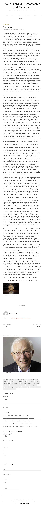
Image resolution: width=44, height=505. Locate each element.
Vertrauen (23, 305)
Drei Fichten (31, 420)
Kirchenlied (12, 385)
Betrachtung (23, 379)
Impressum (5, 469)
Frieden (28, 381)
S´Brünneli (38, 326)
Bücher (4, 450)
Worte (11, 388)
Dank (31, 379)
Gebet (32, 381)
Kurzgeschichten (26, 15)
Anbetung (11, 379)
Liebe (24, 385)
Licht (20, 385)
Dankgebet (6, 381)
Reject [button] (27, 503)
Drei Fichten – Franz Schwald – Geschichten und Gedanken (15, 420)
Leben (17, 385)
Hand (12, 383)
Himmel (29, 383)
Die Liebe (5, 404)
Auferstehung (17, 379)
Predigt (5, 387)
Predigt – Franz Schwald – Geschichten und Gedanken (14, 415)
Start (7, 15)
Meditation (5, 399)
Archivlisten (5, 455)
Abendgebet (6, 379)
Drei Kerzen (31, 418)
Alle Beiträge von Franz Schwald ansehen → (21, 318)
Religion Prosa (6, 24)
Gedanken (37, 381)
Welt (4, 388)
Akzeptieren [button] (22, 503)
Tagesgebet (24, 387)
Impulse (17, 15)
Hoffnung (33, 383)
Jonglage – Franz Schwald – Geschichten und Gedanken (14, 423)
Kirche (38, 383)
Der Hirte (5, 401)
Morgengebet (34, 385)
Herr (22, 383)
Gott (9, 383)
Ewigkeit (20, 381)
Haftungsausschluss (7, 471)
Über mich (5, 447)
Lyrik (12, 15)
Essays (35, 15)
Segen (12, 387)
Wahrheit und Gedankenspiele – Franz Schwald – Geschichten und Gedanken (18, 426)
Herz (25, 383)
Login (4, 482)
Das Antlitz (5, 326)
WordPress (18, 500)
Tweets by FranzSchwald (8, 440)
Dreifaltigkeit (11, 381)
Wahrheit (35, 387)
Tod (28, 387)
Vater (31, 387)
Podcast (21, 18)
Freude (24, 381)
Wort (8, 388)
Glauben (5, 383)
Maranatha (5, 396)
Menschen (28, 385)
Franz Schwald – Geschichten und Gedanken (22, 5)
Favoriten (5, 453)
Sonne (19, 387)
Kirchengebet (6, 385)
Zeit (14, 388)
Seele (9, 387)
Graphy (24, 500)
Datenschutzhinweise (7, 474)
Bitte (27, 379)
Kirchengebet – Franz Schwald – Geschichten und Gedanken (15, 418)
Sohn (16, 387)
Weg (39, 387)
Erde (16, 381)
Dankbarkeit (35, 379)
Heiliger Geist (17, 383)
